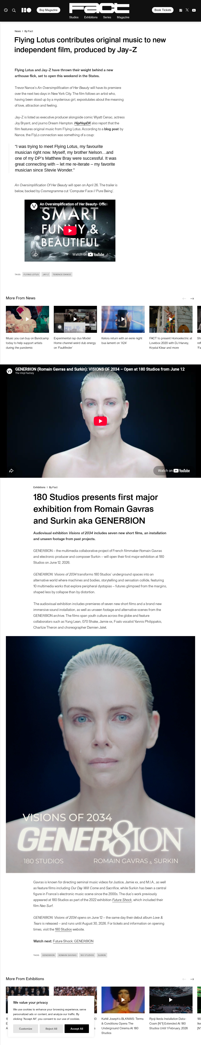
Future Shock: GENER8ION (73, 941)
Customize (25, 1028)
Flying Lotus (31, 274)
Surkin (102, 955)
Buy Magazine (48, 10)
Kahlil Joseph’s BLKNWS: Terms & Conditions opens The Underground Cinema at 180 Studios (122, 1026)
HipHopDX (82, 123)
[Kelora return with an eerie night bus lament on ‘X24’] (123, 319)
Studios (74, 17)
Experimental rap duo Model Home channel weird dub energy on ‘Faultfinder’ (75, 342)
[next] (192, 299)
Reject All (51, 1028)
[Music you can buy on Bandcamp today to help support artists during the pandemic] (27, 319)
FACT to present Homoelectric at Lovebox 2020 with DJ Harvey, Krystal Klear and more (170, 342)
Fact (30, 31)
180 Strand (26, 10)
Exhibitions (91, 17)
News (18, 31)
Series (107, 17)
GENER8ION (48, 955)
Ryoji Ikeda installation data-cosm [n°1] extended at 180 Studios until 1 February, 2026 (168, 1023)
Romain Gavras (68, 955)
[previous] (184, 299)
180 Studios (63, 929)
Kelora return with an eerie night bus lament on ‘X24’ (121, 340)
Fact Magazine (99, 8)
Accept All (76, 1028)
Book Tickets (162, 10)
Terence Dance (62, 274)
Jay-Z (46, 274)
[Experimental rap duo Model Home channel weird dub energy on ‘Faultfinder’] (75, 319)
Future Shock (122, 899)
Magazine (123, 17)
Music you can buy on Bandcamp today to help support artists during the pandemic (27, 342)
